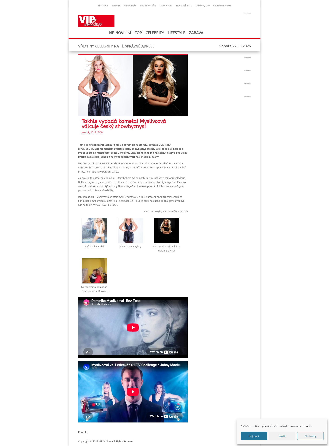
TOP (138, 33)
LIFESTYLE (176, 33)
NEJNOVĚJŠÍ (120, 33)
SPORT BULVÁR (148, 6)
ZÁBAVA (196, 33)
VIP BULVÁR (130, 6)
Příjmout (254, 436)
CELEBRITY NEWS (222, 6)
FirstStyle (103, 6)
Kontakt (83, 432)
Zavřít (282, 436)
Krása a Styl (166, 6)
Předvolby (310, 436)
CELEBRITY (155, 33)
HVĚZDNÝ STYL (184, 6)
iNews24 (116, 6)
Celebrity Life (203, 6)
